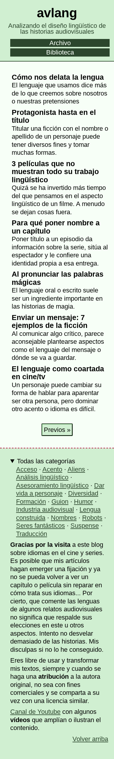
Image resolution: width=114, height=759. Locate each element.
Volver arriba (90, 739)
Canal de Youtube (35, 711)
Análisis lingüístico (42, 477)
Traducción (31, 533)
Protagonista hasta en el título (54, 116)
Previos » (57, 429)
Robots (92, 517)
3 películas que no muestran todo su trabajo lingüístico (55, 171)
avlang (57, 13)
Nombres (64, 517)
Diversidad (83, 493)
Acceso (26, 469)
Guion (59, 501)
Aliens (76, 469)
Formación (31, 501)
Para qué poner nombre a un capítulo (56, 227)
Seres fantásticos (40, 525)
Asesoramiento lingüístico (52, 485)
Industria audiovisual (45, 509)
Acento (52, 469)
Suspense (84, 525)
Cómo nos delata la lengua (58, 77)
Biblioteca (60, 52)
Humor (83, 501)
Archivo (60, 43)
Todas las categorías (46, 461)
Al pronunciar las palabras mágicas (57, 278)
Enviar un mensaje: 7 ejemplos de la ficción (49, 321)
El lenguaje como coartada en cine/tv (58, 373)
